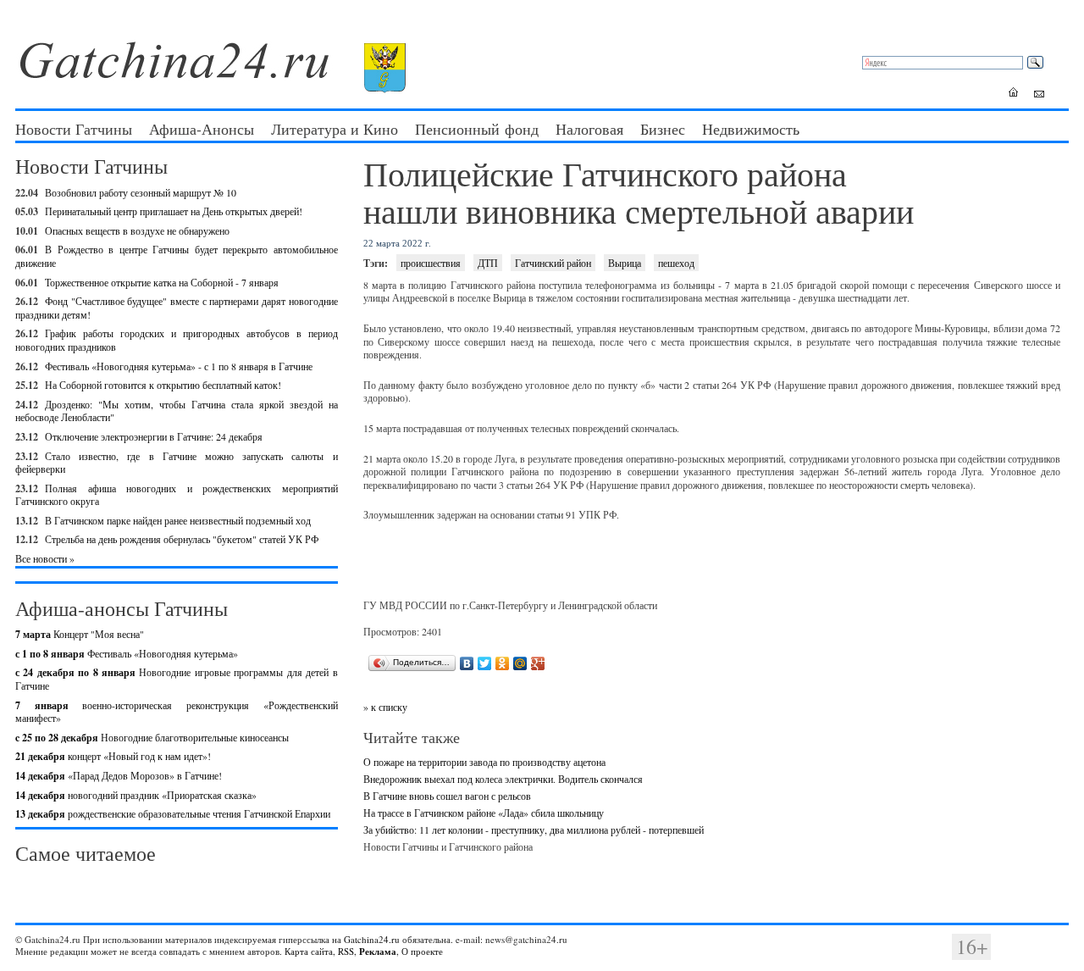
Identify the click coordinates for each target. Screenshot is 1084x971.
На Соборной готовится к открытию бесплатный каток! (163, 384)
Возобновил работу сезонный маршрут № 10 (140, 192)
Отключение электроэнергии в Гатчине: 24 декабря (154, 436)
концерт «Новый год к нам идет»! (113, 756)
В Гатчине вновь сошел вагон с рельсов (447, 795)
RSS (346, 951)
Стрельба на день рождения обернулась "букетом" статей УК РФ (181, 539)
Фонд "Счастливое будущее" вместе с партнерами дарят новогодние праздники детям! (176, 307)
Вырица (624, 262)
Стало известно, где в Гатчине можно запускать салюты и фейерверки (176, 462)
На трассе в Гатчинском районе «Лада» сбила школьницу (483, 812)
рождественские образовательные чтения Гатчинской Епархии (172, 813)
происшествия (431, 262)
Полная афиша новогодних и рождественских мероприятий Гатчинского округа (176, 494)
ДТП (488, 262)
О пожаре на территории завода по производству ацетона (484, 761)
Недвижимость (750, 129)
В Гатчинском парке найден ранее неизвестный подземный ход (178, 520)
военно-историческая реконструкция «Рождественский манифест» (176, 711)
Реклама (377, 951)
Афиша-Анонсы (201, 129)
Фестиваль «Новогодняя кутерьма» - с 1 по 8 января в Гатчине (178, 366)
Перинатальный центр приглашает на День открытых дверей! (173, 211)
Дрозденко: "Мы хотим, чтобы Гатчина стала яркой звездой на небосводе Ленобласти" (176, 410)
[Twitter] (485, 663)
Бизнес (662, 129)
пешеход (676, 262)
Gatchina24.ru (372, 939)
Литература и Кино (334, 129)
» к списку (385, 706)
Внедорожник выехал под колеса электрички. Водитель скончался (503, 778)
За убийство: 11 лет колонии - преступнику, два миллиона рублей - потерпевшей (533, 829)
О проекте (422, 951)
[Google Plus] (538, 663)
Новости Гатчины (73, 129)
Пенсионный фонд (477, 129)
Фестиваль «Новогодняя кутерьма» (126, 653)
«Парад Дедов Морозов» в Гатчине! (118, 775)
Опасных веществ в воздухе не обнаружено (137, 230)
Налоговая (589, 129)
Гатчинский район (553, 262)
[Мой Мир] (520, 663)
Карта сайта (309, 951)
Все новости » (45, 558)
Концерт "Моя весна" (79, 634)
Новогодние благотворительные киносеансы (152, 737)
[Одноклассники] (503, 663)
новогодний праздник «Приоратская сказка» (136, 795)
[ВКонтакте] (467, 663)
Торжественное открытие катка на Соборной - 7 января (162, 282)
